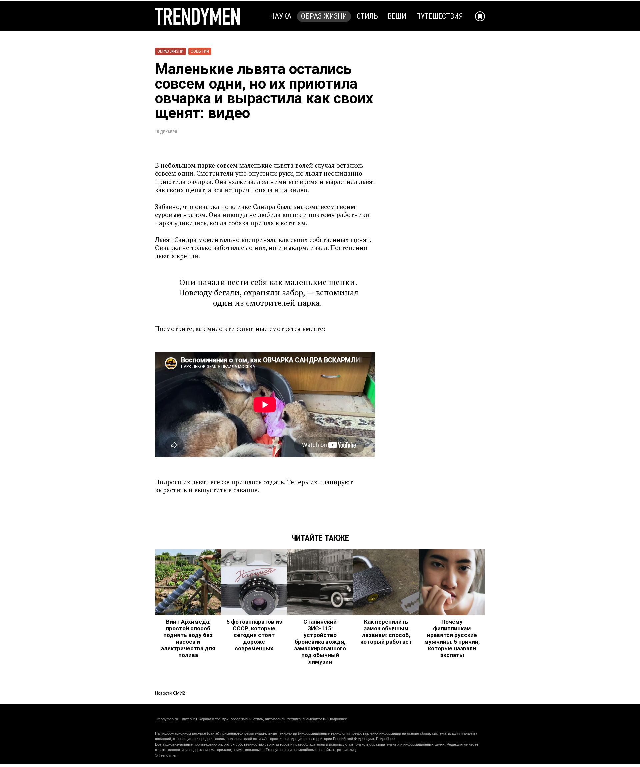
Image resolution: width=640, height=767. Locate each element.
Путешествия (439, 16)
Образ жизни (324, 16)
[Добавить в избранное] (480, 16)
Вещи (397, 16)
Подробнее (337, 719)
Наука (280, 16)
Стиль (367, 16)
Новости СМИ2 (170, 693)
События (200, 51)
